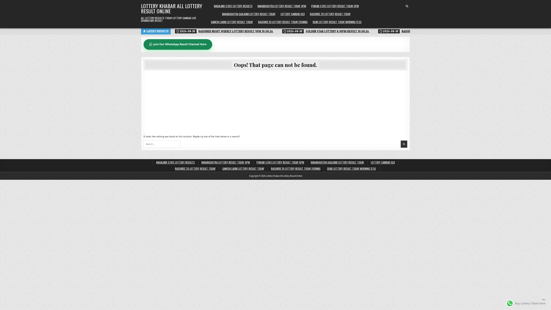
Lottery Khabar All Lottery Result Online (171, 8)
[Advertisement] (275, 103)
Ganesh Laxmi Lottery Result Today (232, 22)
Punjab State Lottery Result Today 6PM (335, 6)
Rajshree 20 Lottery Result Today (330, 14)
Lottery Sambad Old (293, 14)
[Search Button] (407, 6)
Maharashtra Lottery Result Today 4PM (282, 6)
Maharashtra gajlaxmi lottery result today (249, 14)
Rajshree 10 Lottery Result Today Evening (283, 22)
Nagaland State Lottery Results (233, 6)
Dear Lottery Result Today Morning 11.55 (337, 22)
